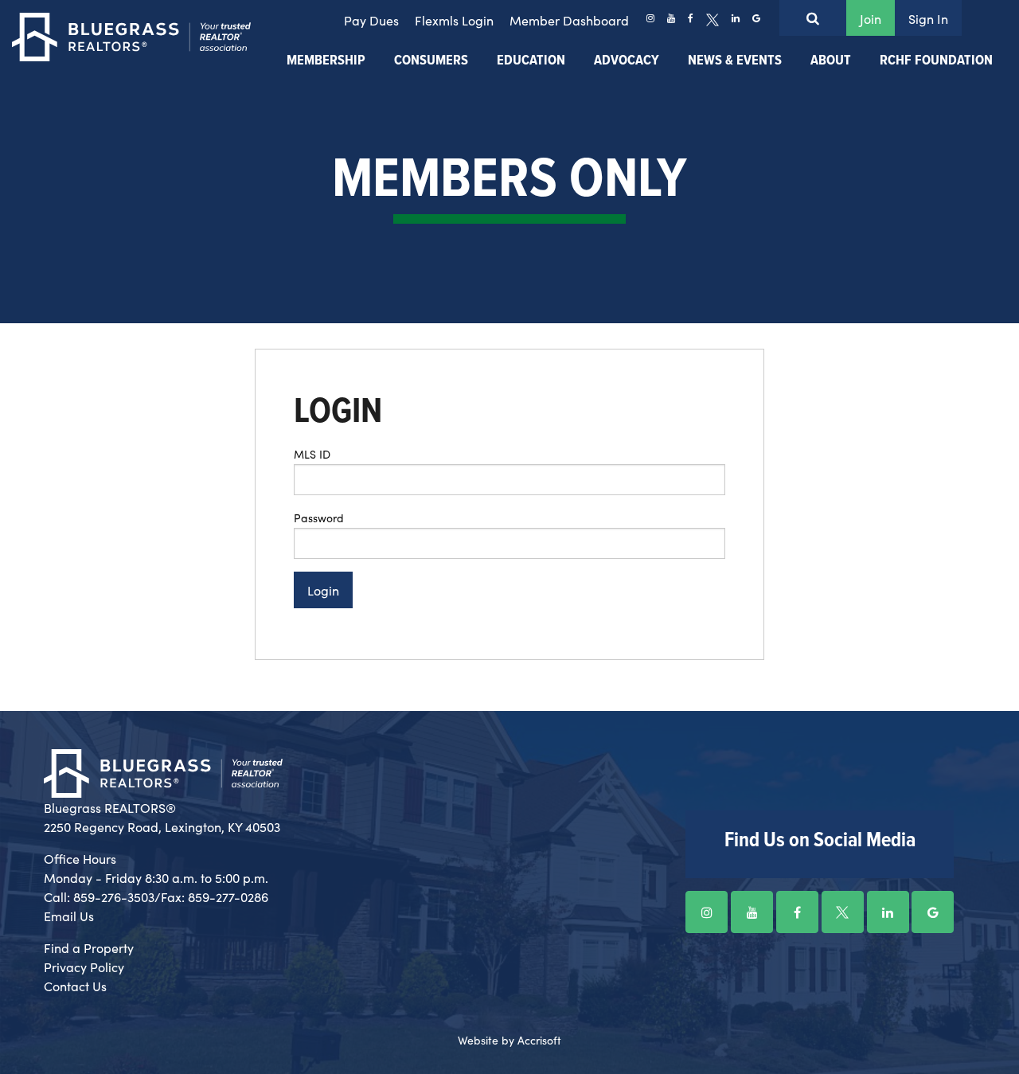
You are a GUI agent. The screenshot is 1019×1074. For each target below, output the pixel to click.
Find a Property (89, 947)
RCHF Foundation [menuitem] (936, 61)
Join (870, 18)
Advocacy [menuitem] (626, 61)
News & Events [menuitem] (735, 61)
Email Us (69, 915)
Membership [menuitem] (326, 61)
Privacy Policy (84, 966)
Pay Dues (371, 20)
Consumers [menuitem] (431, 61)
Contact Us (75, 985)
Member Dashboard (569, 20)
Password (319, 517)
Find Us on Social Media (820, 840)
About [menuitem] (830, 61)
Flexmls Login (454, 20)
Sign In (928, 18)
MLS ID (312, 454)
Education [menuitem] (531, 61)
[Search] (812, 18)
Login (323, 590)
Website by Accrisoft (509, 1040)
